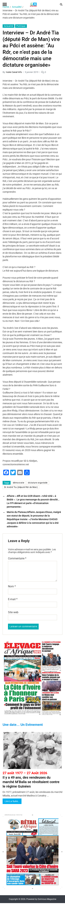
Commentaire (17, 558)
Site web (13, 612)
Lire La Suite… (12, 801)
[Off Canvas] (5, 4)
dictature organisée (37, 483)
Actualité (8, 26)
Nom (12, 586)
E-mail (13, 599)
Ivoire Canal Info (14, 72)
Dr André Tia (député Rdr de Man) (21, 487)
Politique (20, 26)
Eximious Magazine (47, 899)
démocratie (18, 483)
